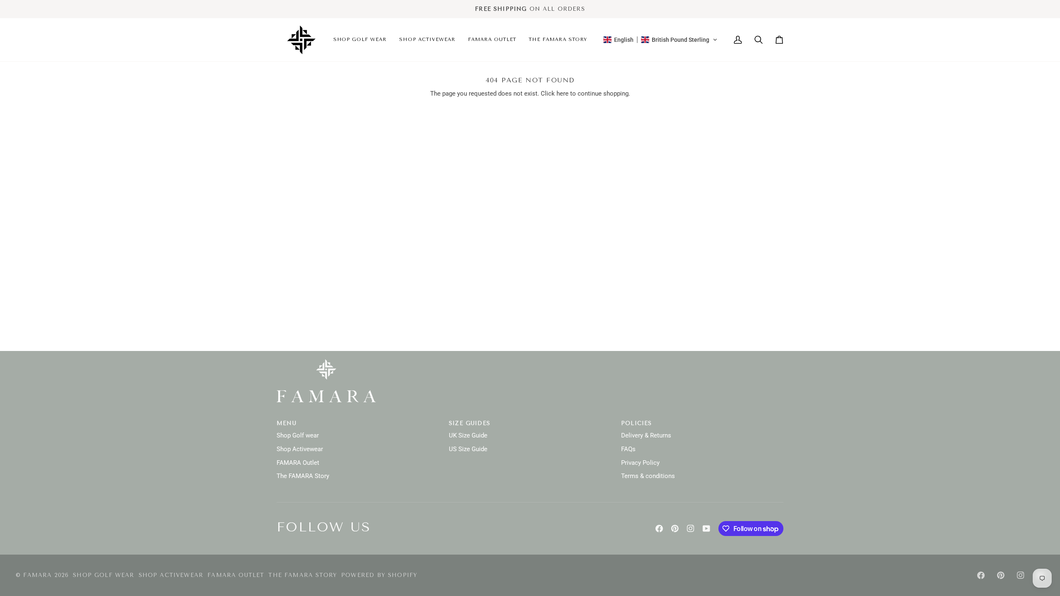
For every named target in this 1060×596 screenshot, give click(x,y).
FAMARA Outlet (298, 462)
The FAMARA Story (303, 476)
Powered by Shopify (379, 575)
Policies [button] (636, 423)
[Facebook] (659, 528)
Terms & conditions (648, 476)
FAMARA (37, 575)
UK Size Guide (468, 435)
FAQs (628, 449)
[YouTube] (706, 528)
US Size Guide (468, 449)
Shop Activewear (300, 449)
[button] (360, 39)
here (562, 93)
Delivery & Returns (646, 435)
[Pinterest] (675, 528)
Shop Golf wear (298, 435)
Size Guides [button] (469, 423)
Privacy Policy (640, 462)
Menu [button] (286, 423)
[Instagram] (690, 528)
